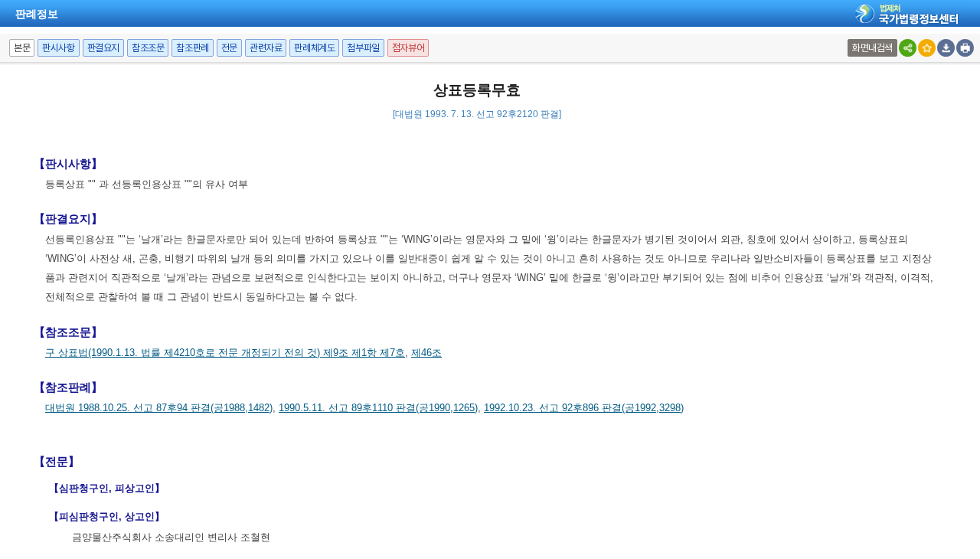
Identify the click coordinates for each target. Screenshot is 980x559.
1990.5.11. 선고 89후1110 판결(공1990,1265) (378, 408)
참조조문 (148, 48)
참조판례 (192, 48)
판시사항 (58, 48)
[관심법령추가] (927, 48)
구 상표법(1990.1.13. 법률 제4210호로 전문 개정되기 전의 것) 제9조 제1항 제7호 (225, 352)
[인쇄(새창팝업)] (965, 48)
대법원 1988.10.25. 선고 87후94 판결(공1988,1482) (159, 408)
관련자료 (266, 48)
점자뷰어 (408, 48)
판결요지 (103, 48)
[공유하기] (907, 48)
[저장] (946, 48)
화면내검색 (872, 48)
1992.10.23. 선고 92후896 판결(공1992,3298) (584, 408)
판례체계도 (314, 48)
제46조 (426, 352)
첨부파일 (363, 48)
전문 (229, 48)
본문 (22, 48)
